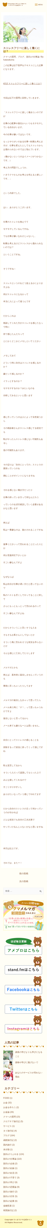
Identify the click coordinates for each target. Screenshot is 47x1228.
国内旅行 (7, 1145)
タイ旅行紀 (8, 1131)
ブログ (21, 57)
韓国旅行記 (8, 1210)
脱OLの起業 (8, 1201)
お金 (5, 1103)
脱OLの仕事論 (32, 57)
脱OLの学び (8, 1182)
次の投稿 (23, 881)
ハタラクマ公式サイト (23, 1220)
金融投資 (7, 1206)
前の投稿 (23, 873)
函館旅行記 (8, 1140)
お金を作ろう (9, 1107)
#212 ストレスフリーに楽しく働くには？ (22, 83)
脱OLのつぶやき (11, 1154)
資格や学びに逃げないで (26, 1062)
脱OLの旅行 (8, 1192)
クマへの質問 (9, 57)
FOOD (6, 1098)
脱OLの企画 (8, 1163)
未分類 (6, 1149)
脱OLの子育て (9, 1177)
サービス (7, 1126)
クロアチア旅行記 (11, 1121)
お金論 (6, 1112)
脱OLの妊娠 (8, 1168)
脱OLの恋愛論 (9, 1187)
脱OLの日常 (8, 1196)
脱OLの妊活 (8, 1173)
